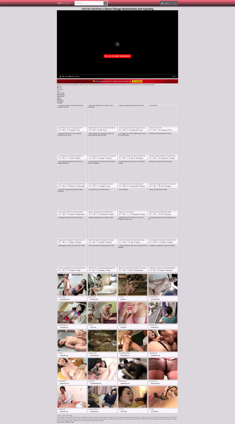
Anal (132, 158)
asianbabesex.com (155, 355)
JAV (63, 3)
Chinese (138, 242)
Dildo (78, 270)
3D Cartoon (168, 186)
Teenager (59, 103)
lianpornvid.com (94, 355)
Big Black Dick (139, 270)
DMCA (67, 422)
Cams (131, 242)
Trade (72, 422)
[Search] (105, 3)
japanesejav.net (155, 327)
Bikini (72, 242)
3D (161, 186)
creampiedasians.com (95, 383)
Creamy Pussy (164, 158)
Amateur (73, 130)
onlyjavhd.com (155, 411)
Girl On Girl (60, 93)
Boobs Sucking (81, 214)
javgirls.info (124, 411)
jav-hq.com (93, 327)
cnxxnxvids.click (155, 299)
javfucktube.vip (64, 327)
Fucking (173, 158)
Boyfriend (169, 270)
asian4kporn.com (125, 383)
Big (79, 130)
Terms (58, 422)
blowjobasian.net (125, 355)
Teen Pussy (60, 101)
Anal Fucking (139, 158)
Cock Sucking (81, 186)
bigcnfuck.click (94, 299)
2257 (63, 422)
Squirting (59, 99)
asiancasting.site (94, 411)
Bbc (101, 130)
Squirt (58, 98)
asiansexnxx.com (64, 383)
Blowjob (78, 158)
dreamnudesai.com (65, 299)
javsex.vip (123, 299)
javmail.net (123, 327)
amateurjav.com (64, 411)
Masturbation (61, 96)
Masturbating (61, 94)
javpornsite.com (64, 355)
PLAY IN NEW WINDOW (117, 56)
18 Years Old (134, 130)
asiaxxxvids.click (155, 383)
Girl (58, 91)
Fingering (78, 242)
